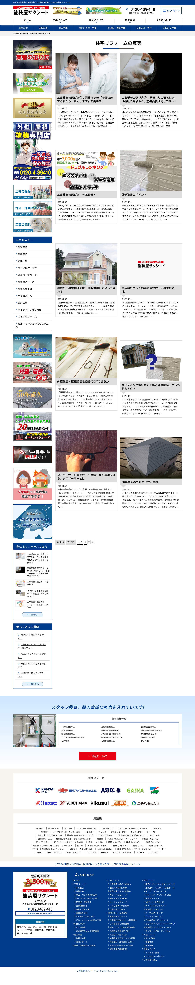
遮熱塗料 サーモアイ (154, 909)
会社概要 (149, 942)
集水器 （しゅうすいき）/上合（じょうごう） (53, 845)
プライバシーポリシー (155, 956)
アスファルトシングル (122, 852)
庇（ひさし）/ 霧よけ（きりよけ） (69, 842)
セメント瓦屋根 (105, 835)
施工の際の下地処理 (118, 899)
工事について (113, 880)
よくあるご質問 (152, 953)
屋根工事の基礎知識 (118, 949)
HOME (77, 880)
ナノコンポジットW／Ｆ (155, 906)
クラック (40, 828)
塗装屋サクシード (87, 970)
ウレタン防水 (136, 831)
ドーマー (161, 849)
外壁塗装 (23, 28)
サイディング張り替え (29, 309)
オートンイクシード (118, 902)
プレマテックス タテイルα (157, 931)
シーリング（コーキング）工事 (66, 831)
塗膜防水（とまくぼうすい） (50, 835)
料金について (80, 924)
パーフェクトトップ (154, 913)
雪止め (100, 838)
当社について (99, 756)
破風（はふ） (138, 845)
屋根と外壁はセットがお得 (121, 945)
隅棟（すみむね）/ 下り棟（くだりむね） (135, 849)
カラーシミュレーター (119, 895)
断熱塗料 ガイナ (152, 899)
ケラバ (35, 849)
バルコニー (89, 831)
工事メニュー (80, 884)
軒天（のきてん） (120, 845)
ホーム (27, 20)
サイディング (107, 828)
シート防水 (151, 831)
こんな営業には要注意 (119, 924)
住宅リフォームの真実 (117, 913)
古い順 (71, 542)
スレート (140, 852)
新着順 (60, 542)
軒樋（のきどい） (55, 852)
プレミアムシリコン (154, 917)
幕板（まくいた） (134, 842)
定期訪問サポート (117, 909)
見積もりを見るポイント (120, 931)
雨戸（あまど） (115, 842)
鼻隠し (40, 852)
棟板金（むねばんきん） (98, 845)
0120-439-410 (142, 9)
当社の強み (150, 938)
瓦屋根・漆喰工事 (116, 28)
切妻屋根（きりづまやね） (81, 849)
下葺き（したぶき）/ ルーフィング (122, 838)
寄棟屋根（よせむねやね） (53, 849)
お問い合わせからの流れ (120, 891)
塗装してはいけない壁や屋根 (122, 927)
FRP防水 (104, 852)
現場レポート (82, 942)
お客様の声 (81, 938)
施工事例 (78, 935)
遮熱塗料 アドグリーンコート (158, 927)
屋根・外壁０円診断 (118, 888)
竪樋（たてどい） (74, 852)
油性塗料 (157, 828)
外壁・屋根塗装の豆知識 (85, 945)
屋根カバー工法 (144, 28)
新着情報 (149, 945)
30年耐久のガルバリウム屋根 (122, 938)
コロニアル (153, 852)
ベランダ (102, 831)
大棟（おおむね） (105, 849)
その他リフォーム (27, 316)
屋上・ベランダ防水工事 (86, 895)
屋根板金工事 (169, 28)
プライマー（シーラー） (87, 828)
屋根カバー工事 (83, 909)
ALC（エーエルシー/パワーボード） (133, 828)
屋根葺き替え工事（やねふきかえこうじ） (74, 838)
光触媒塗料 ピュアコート (157, 920)
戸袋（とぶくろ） (96, 842)
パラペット (92, 852)
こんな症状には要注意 (119, 906)
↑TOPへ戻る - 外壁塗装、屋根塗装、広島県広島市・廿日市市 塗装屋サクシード (97, 864)
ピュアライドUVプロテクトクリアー (161, 924)
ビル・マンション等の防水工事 (32, 325)
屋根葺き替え (25, 295)
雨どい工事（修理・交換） (87, 899)
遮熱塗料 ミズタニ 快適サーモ (159, 888)
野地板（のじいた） (150, 838)
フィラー (68, 828)
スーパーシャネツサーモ (156, 891)
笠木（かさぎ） (43, 842)
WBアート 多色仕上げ (154, 902)
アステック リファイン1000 (158, 895)
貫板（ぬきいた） (156, 845)
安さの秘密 (81, 927)
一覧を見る (34, 614)
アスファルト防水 (118, 831)
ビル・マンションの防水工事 (88, 920)
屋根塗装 (43, 28)
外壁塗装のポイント (118, 917)
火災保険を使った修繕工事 (87, 931)
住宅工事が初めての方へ (120, 884)
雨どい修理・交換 (87, 28)
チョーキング (54, 828)
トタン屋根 (155, 835)
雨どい (80, 845)
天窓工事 (22, 302)
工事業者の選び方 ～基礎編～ (123, 920)
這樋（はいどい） (153, 842)
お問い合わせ (149, 949)
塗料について (149, 880)
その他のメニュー (151, 960)
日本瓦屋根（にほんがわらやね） (131, 835)
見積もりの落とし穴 (118, 935)
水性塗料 (45, 831)
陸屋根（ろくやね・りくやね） (80, 835)
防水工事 (63, 28)
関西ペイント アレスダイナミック (160, 884)
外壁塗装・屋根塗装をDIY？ (122, 942)
